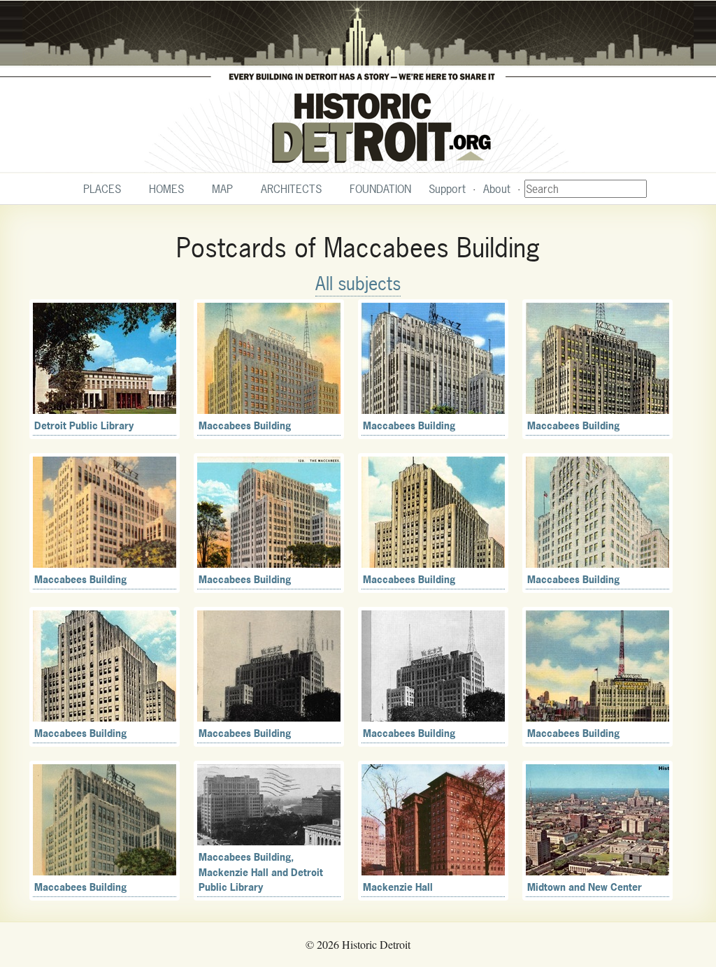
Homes (166, 188)
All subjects (358, 283)
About (496, 188)
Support (447, 188)
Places (102, 188)
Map (222, 188)
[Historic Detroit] (358, 86)
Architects (291, 188)
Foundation (380, 188)
